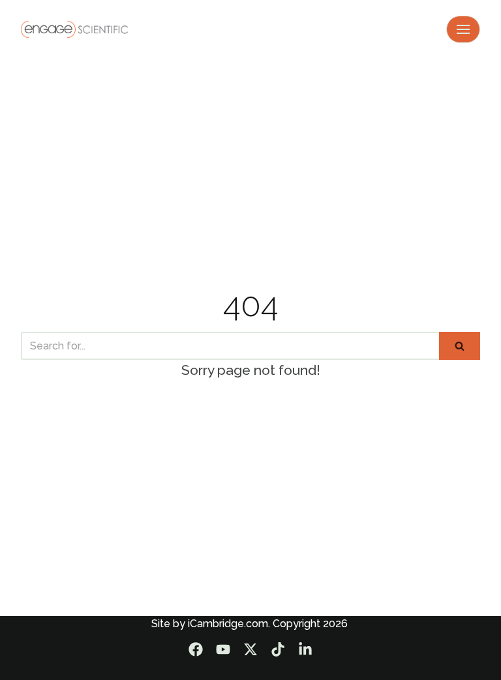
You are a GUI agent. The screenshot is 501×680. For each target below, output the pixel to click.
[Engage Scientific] (74, 29)
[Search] (459, 346)
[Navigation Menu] (463, 29)
